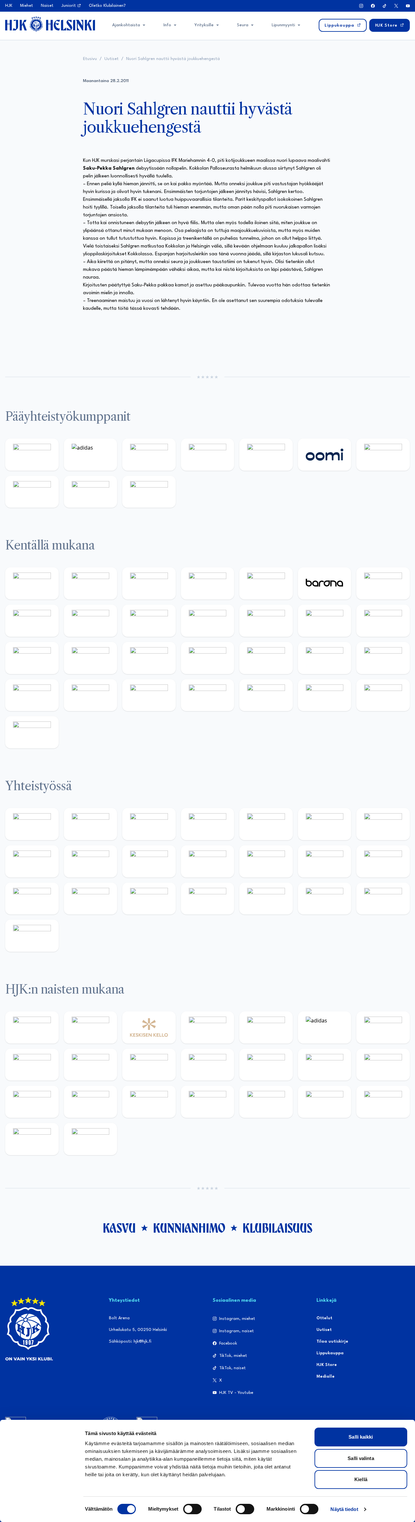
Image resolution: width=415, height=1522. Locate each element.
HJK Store (326, 1365)
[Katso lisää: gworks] (32, 899)
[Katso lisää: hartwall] (149, 455)
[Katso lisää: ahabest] (149, 899)
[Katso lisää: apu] (266, 621)
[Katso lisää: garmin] (266, 861)
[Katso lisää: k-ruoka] (149, 695)
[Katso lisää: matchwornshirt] (90, 899)
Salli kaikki (361, 1437)
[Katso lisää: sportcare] (207, 899)
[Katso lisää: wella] (207, 1065)
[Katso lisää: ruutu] (266, 455)
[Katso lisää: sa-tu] (149, 861)
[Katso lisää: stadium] (90, 492)
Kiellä (360, 1479)
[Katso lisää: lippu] (383, 861)
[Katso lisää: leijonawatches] (207, 621)
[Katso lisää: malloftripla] (207, 658)
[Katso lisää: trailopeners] (207, 583)
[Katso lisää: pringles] (32, 861)
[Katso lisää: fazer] (383, 658)
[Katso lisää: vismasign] (324, 695)
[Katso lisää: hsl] (324, 658)
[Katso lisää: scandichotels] (32, 732)
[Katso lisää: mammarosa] (383, 899)
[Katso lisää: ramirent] (266, 658)
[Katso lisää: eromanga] (207, 824)
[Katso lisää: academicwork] (149, 658)
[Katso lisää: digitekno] (90, 621)
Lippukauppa (330, 1353)
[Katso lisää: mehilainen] (149, 492)
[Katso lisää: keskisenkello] (149, 1027)
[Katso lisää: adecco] (383, 583)
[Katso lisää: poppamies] (90, 824)
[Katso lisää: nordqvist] (266, 583)
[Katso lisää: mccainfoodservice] (324, 824)
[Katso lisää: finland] (383, 1065)
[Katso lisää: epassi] (266, 1065)
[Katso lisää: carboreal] (90, 583)
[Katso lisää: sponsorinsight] (32, 936)
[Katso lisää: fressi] (149, 1065)
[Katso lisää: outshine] (207, 861)
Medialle (325, 1376)
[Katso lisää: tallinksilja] (32, 492)
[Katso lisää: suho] (266, 899)
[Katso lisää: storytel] (32, 621)
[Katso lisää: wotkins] (383, 824)
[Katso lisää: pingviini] (149, 583)
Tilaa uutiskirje (332, 1341)
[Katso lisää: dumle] (32, 695)
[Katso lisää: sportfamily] (324, 861)
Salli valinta (361, 1458)
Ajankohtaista (126, 25)
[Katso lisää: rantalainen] (90, 1027)
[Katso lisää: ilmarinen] (32, 658)
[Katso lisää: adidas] (90, 455)
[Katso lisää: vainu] (383, 1027)
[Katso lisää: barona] (324, 583)
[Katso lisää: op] (207, 455)
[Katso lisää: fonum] (32, 1065)
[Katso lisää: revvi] (32, 455)
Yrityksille (204, 25)
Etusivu (90, 59)
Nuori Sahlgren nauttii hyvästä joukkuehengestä (173, 59)
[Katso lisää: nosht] (149, 824)
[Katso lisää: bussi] (90, 658)
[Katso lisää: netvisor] (266, 695)
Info (167, 25)
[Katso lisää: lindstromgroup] (90, 861)
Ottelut (324, 1318)
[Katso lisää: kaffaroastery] (266, 824)
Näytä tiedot (344, 1509)
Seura (242, 25)
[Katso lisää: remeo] (383, 695)
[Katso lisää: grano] (90, 695)
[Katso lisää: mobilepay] (32, 583)
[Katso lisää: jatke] (149, 621)
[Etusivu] (50, 24)
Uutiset (111, 59)
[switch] (192, 1509)
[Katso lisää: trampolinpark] (32, 824)
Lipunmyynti (283, 25)
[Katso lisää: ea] (207, 695)
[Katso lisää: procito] (324, 899)
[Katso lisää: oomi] (324, 455)
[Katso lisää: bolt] (383, 455)
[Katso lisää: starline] (383, 621)
